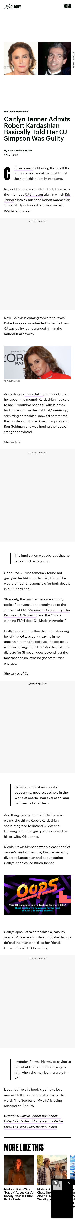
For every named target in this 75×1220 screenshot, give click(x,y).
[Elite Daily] (12, 6)
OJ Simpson (34, 194)
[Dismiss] (68, 1182)
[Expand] (55, 1182)
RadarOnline (34, 394)
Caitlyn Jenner (23, 168)
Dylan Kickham (20, 150)
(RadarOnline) (46, 1127)
